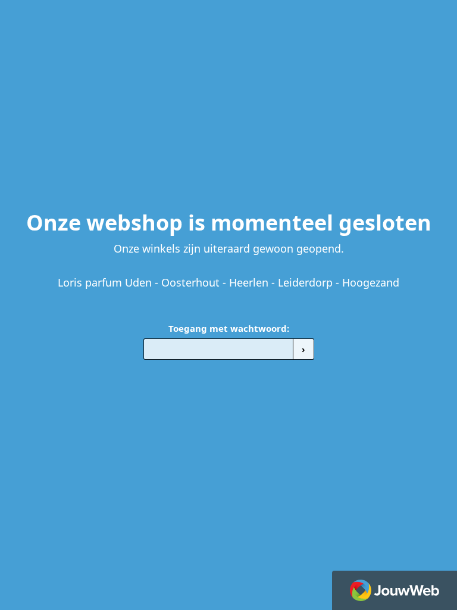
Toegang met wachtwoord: (228, 328)
